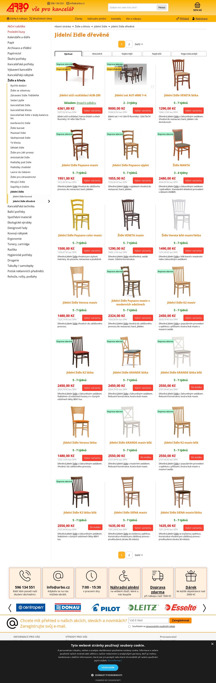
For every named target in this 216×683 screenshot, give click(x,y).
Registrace (202, 18)
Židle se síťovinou (20, 90)
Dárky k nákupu (19, 18)
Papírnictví (14, 53)
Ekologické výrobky (20, 222)
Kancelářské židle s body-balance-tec (29, 116)
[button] (108, 675)
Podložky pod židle (20, 162)
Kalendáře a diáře (19, 37)
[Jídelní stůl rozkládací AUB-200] (80, 86)
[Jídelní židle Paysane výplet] (130, 160)
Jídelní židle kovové (22, 196)
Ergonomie (15, 239)
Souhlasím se (153, 626)
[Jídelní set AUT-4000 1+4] (131, 84)
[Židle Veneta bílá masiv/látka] (181, 230)
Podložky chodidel (20, 167)
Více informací (115, 660)
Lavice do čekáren (20, 172)
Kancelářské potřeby (21, 64)
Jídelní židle (100, 26)
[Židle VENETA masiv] (130, 230)
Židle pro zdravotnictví (23, 177)
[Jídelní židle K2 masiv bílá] (181, 437)
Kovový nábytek (18, 233)
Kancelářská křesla (21, 110)
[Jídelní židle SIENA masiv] (130, 507)
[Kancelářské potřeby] (25, 9)
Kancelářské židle (20, 105)
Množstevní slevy (42, 18)
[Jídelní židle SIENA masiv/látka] (181, 507)
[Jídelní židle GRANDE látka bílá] (181, 367)
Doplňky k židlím (19, 186)
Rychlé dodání (18, 85)
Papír (11, 42)
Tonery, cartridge (19, 244)
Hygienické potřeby (20, 255)
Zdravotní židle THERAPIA (24, 95)
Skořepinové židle (20, 137)
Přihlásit (184, 18)
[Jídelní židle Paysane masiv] (80, 160)
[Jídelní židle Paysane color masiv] (80, 230)
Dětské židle (17, 147)
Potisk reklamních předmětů (26, 271)
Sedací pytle (17, 100)
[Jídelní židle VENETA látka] (181, 90)
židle (176, 116)
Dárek (191, 587)
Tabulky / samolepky (20, 266)
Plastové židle (18, 132)
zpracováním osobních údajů (160, 626)
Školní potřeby (17, 59)
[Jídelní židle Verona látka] (80, 437)
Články (78, 18)
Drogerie (13, 260)
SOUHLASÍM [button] (108, 667)
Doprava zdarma (157, 589)
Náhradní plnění (124, 587)
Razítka (12, 249)
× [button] (212, 644)
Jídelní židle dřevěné (122, 26)
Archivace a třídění (19, 48)
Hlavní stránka (63, 26)
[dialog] (108, 661)
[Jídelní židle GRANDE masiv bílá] (131, 437)
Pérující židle (17, 181)
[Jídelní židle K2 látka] (80, 367)
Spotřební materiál (20, 217)
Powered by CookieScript (108, 680)
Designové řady (17, 228)
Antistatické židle (20, 157)
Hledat (161, 7)
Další (137, 44)
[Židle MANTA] (181, 160)
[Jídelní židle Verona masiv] (80, 297)
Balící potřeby (16, 212)
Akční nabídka (16, 26)
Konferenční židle (20, 123)
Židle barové (17, 128)
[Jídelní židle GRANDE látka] (130, 367)
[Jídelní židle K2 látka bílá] (80, 507)
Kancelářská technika (21, 206)
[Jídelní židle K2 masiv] (181, 297)
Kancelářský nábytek (21, 75)
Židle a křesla (82, 26)
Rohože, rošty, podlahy (22, 276)
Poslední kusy (16, 32)
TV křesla (15, 142)
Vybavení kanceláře (20, 69)
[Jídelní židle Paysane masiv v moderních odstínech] (130, 297)
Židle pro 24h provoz (22, 152)
